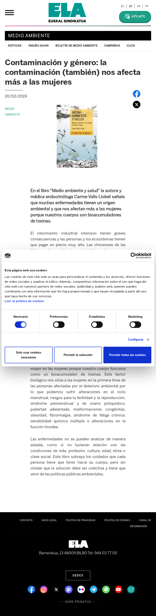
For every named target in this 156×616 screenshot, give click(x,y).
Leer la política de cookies (24, 301)
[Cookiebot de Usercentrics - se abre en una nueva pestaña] (133, 256)
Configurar (136, 339)
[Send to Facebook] (136, 93)
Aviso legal (49, 520)
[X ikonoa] (56, 589)
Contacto (26, 520)
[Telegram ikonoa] (94, 589)
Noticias (15, 45)
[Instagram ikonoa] (44, 589)
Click (131, 45)
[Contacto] (131, 589)
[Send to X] (136, 104)
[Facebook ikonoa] (32, 589)
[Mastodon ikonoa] (69, 589)
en (138, 6)
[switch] (59, 324)
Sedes (78, 575)
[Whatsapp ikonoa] (106, 589)
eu (122, 6)
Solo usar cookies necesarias (28, 355)
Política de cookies (117, 520)
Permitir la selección (78, 355)
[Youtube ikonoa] (119, 589)
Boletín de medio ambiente (76, 45)
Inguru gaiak (38, 45)
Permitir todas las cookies (127, 355)
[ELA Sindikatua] (67, 12)
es (130, 6)
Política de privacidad (80, 520)
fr (146, 6)
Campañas (112, 45)
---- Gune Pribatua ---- (78, 601)
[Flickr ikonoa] (81, 589)
